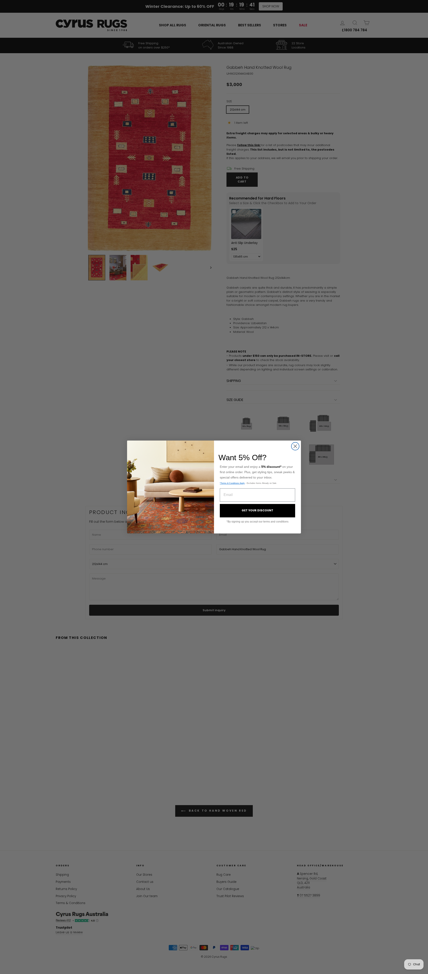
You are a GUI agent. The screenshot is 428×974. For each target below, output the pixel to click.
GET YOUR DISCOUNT (257, 510)
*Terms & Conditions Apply (232, 483)
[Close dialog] (295, 446)
